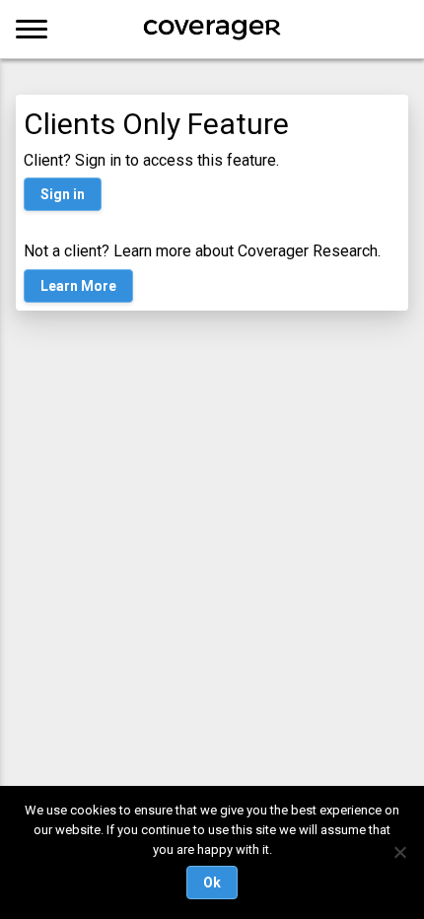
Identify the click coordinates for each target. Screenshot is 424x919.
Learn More (78, 286)
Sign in (62, 194)
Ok (212, 882)
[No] (399, 852)
